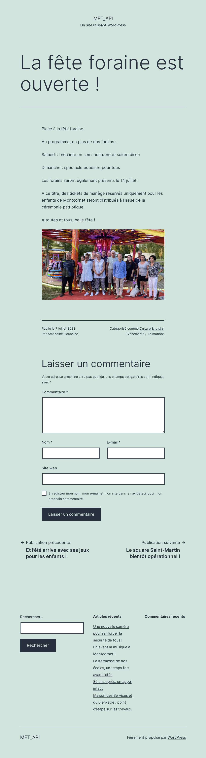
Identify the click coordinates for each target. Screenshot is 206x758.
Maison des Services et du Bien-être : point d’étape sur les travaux (112, 702)
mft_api (103, 18)
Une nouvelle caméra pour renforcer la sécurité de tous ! (111, 633)
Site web (49, 468)
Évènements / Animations (145, 334)
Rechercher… (31, 617)
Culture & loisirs (152, 328)
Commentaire (55, 392)
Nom (47, 442)
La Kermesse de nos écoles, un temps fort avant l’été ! (111, 668)
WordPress (177, 737)
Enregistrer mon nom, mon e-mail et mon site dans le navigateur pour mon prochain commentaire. (105, 496)
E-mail (113, 442)
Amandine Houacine (63, 334)
